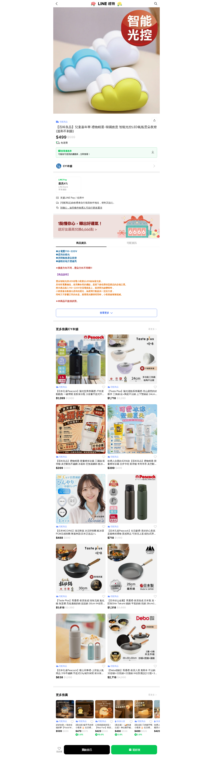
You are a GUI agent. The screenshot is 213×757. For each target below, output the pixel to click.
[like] (104, 387)
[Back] (57, 3)
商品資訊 (81, 242)
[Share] (154, 120)
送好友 (136, 749)
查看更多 (104, 312)
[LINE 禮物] (106, 3)
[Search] (155, 3)
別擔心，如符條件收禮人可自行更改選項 (81, 207)
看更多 (151, 329)
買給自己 (87, 749)
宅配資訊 (132, 242)
